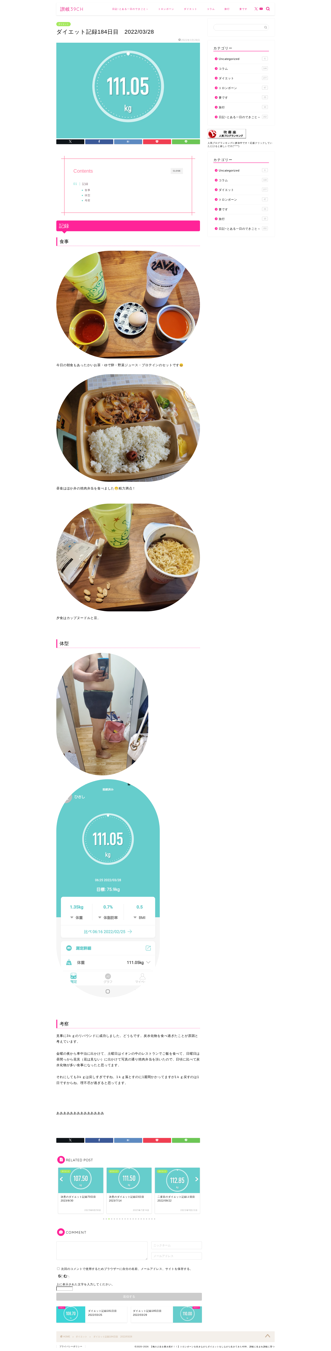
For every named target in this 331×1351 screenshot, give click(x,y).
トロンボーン (166, 8)
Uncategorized (242, 58)
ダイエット (190, 8)
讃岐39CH (72, 9)
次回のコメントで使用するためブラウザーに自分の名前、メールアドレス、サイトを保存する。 (127, 1268)
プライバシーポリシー (70, 1346)
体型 (87, 195)
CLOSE (177, 171)
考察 (87, 200)
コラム (211, 8)
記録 (85, 183)
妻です (243, 8)
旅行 (227, 8)
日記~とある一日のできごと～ (130, 8)
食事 (87, 190)
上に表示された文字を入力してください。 (85, 1284)
